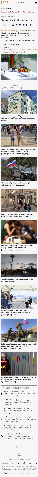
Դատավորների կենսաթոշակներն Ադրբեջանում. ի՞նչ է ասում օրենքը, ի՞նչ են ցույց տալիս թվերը (20, 419)
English (9, 8)
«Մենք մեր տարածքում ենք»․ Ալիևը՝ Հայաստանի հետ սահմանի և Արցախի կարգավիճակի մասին (15, 313)
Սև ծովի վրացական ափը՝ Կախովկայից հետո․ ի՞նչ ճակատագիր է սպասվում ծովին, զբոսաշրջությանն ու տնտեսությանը (18, 151)
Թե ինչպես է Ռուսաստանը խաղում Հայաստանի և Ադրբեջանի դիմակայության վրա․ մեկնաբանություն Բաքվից (19, 346)
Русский (3, 8)
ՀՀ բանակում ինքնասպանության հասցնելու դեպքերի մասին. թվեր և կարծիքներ (18, 402)
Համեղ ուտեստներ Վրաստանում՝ (13, 31)
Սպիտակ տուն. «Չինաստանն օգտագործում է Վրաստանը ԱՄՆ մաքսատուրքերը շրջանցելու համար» (19, 436)
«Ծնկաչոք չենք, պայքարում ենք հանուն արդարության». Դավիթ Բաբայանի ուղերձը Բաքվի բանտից (19, 428)
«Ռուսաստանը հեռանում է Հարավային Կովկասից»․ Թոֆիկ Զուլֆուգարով (15, 184)
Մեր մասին (19, 447)
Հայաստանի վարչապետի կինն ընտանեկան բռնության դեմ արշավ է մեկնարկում (18, 410)
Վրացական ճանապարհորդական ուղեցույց (17, 12)
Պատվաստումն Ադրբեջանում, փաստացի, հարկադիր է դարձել (17, 280)
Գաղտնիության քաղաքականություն (19, 459)
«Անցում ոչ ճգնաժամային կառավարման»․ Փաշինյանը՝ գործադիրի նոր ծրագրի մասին (19, 393)
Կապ (19, 453)
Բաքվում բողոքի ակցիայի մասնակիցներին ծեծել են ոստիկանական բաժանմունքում (17, 215)
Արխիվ (4, 16)
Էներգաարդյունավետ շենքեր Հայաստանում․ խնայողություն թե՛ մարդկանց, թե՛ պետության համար (18, 118)
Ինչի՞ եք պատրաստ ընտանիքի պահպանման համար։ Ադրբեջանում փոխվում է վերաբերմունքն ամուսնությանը (18, 248)
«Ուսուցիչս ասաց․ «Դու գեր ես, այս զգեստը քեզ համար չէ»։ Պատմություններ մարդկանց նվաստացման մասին (18, 380)
